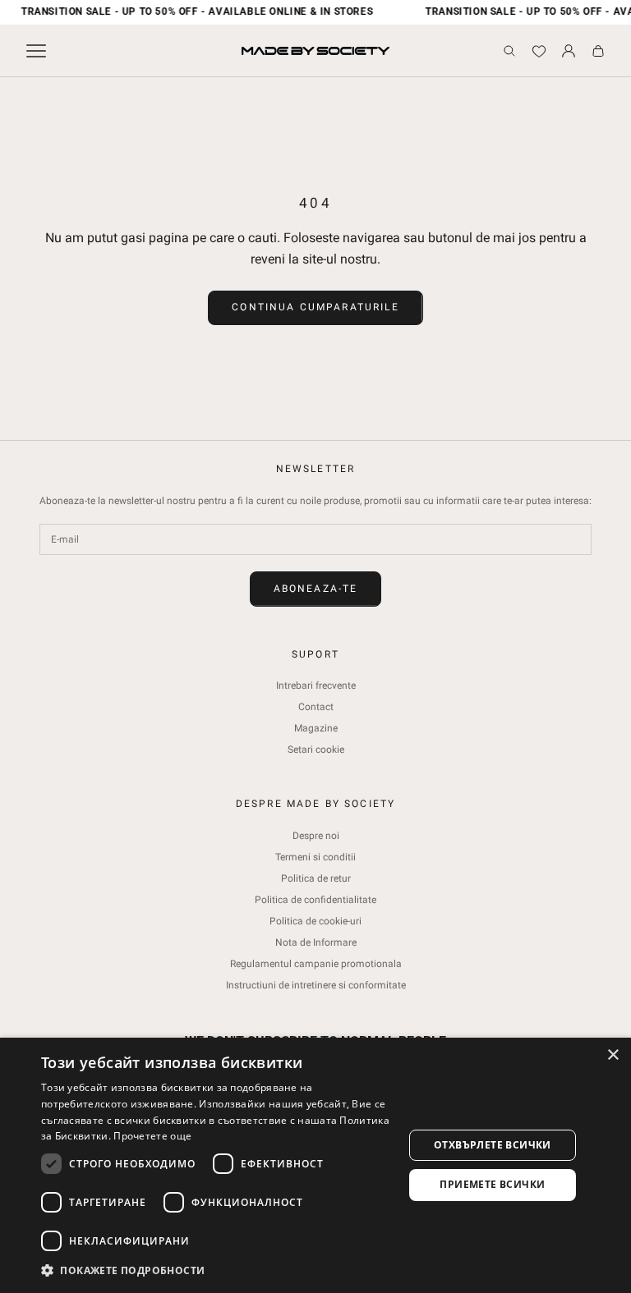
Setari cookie (316, 749)
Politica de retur (316, 878)
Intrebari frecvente (316, 685)
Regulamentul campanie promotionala (316, 964)
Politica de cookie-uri (315, 921)
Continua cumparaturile (315, 307)
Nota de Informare (316, 942)
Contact (316, 707)
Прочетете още (152, 1136)
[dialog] (315, 1165)
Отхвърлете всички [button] (492, 1145)
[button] (217, 1270)
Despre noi (315, 835)
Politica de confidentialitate (315, 900)
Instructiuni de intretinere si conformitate (316, 985)
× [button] (612, 1055)
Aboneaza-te (316, 588)
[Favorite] (539, 50)
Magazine (316, 728)
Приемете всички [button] (492, 1184)
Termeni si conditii (315, 857)
